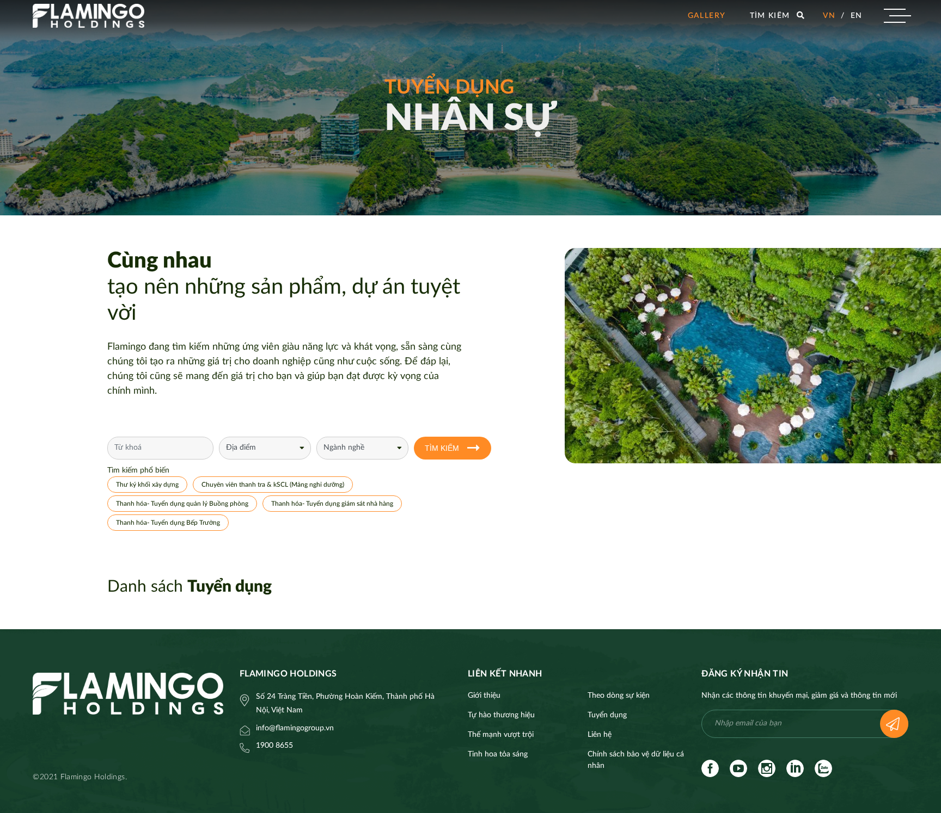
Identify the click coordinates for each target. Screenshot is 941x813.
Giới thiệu (484, 695)
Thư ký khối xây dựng (147, 484)
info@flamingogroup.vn (295, 728)
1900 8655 (274, 745)
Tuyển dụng (607, 715)
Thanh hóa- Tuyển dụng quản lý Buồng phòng (182, 503)
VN (829, 16)
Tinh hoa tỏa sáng (498, 754)
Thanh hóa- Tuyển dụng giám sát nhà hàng (332, 503)
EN (857, 16)
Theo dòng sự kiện (619, 695)
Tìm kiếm (442, 448)
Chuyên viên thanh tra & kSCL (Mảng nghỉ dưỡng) (272, 484)
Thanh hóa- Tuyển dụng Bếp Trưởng (168, 522)
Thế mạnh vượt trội (501, 734)
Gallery (707, 16)
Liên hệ (600, 734)
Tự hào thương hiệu (501, 715)
